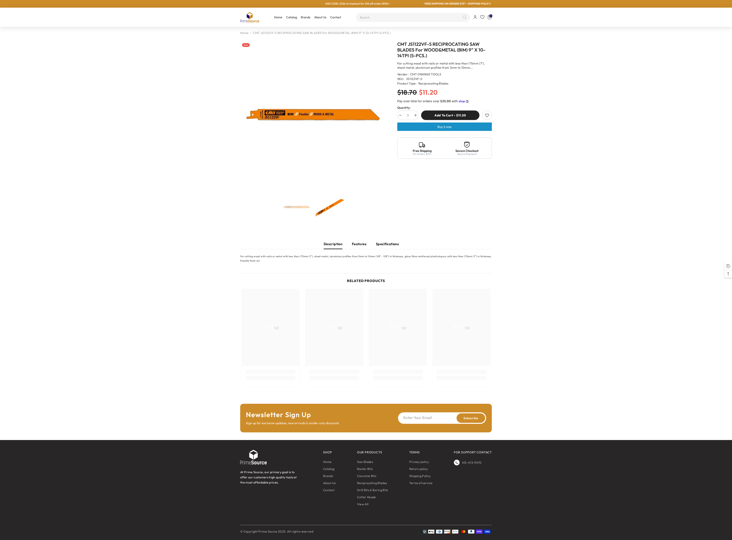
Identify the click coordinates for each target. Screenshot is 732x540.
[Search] (463, 17)
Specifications (387, 244)
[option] (313, 115)
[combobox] (410, 17)
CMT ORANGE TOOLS (425, 74)
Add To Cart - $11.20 (449, 115)
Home (244, 33)
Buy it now (444, 127)
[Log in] (475, 17)
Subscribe (470, 418)
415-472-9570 (472, 462)
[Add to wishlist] (487, 115)
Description (333, 244)
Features (359, 244)
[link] (270, 372)
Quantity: (404, 108)
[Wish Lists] (482, 17)
